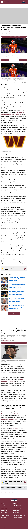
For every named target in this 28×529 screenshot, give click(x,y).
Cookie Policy (16, 513)
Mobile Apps (4, 508)
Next (23, 60)
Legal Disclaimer (5, 515)
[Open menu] (2, 2)
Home (2, 318)
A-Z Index (3, 517)
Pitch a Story (4, 510)
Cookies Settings (17, 517)
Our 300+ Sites (17, 505)
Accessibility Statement (19, 515)
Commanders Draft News (10, 318)
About (2, 503)
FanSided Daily (17, 508)
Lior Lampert (6, 340)
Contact (3, 505)
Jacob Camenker (7, 31)
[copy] (9, 34)
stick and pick (14, 428)
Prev (5, 60)
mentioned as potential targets (9, 419)
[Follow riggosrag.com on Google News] (25, 269)
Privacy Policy (16, 510)
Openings (15, 503)
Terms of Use (4, 513)
